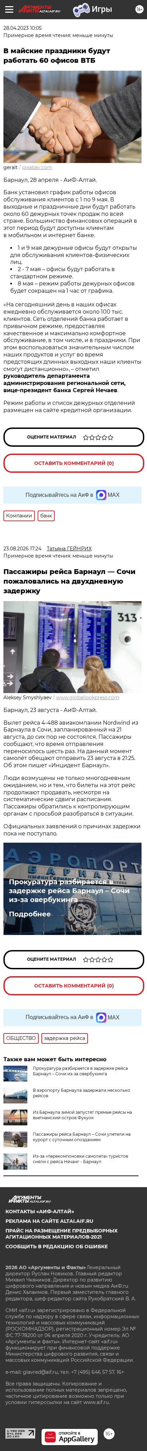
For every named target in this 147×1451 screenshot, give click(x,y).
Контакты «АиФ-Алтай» (39, 1211)
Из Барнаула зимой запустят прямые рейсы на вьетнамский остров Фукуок (82, 1115)
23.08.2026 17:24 (22, 549)
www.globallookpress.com (87, 697)
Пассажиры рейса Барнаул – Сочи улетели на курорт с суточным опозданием (82, 1137)
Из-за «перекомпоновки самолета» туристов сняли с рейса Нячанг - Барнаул (80, 1159)
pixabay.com (37, 167)
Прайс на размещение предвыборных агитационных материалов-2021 (61, 1234)
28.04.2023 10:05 (22, 28)
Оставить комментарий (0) (74, 463)
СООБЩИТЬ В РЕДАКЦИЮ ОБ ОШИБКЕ (56, 1246)
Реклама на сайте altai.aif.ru (49, 1221)
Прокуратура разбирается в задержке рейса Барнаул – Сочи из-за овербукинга (69, 891)
